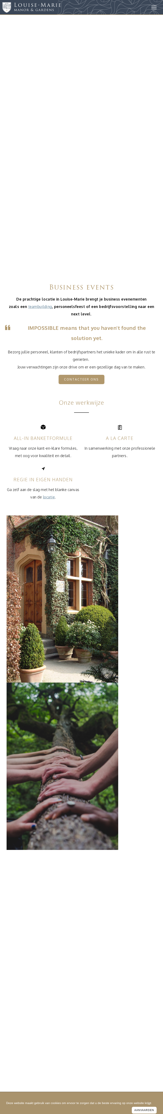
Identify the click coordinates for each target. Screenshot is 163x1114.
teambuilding (40, 306)
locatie (49, 497)
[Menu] (154, 7)
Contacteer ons (81, 379)
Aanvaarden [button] (144, 1110)
